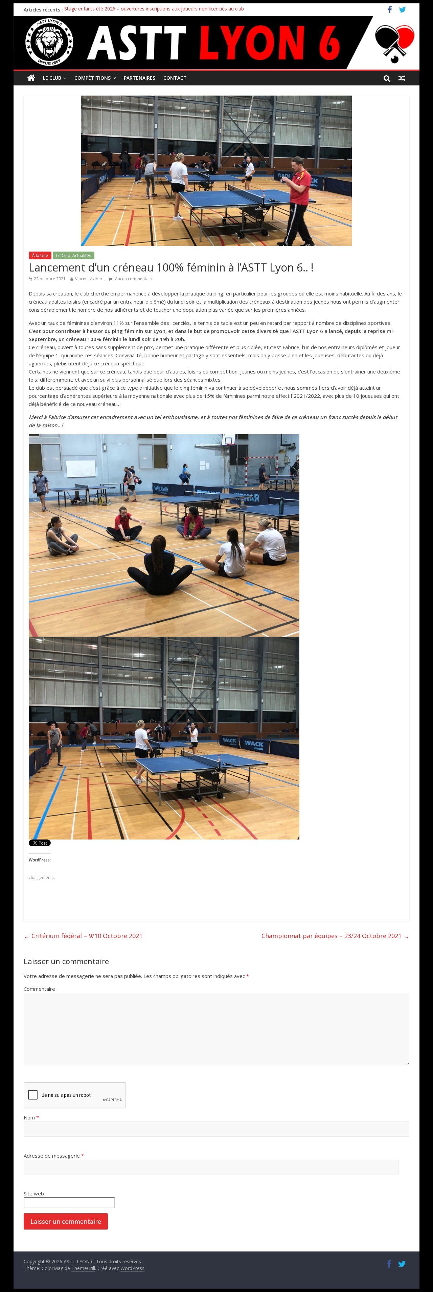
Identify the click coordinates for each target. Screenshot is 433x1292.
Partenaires (139, 78)
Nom (31, 1117)
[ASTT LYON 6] (216, 43)
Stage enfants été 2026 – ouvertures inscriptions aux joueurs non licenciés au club (154, 9)
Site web (34, 1193)
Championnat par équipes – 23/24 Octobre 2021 (335, 936)
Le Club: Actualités (73, 255)
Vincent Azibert (89, 279)
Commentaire (39, 988)
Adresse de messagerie (54, 1155)
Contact (175, 78)
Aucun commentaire (134, 279)
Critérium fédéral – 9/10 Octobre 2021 (83, 936)
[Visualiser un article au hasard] (401, 78)
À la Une (40, 255)
